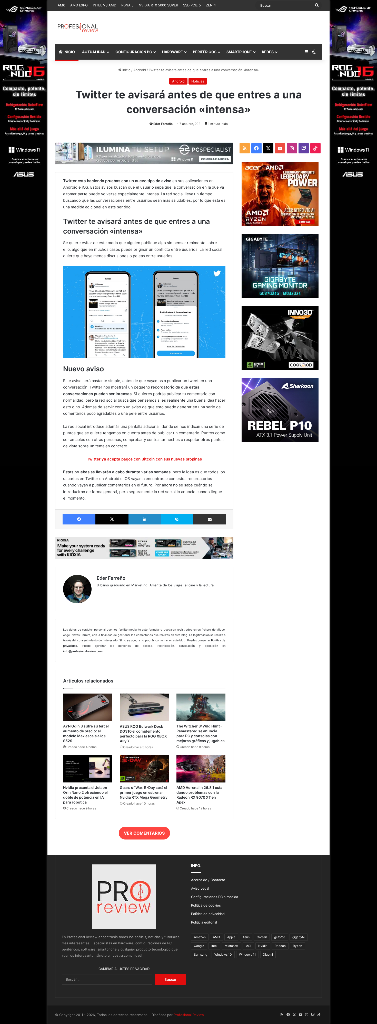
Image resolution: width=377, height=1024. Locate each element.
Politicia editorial (204, 922)
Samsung (200, 954)
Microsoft (231, 946)
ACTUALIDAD (93, 52)
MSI (248, 946)
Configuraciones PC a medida (214, 897)
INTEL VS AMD (104, 5)
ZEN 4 (211, 5)
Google (199, 946)
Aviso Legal (200, 888)
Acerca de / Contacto (208, 880)
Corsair (262, 937)
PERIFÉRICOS (204, 52)
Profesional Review (189, 1015)
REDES (268, 52)
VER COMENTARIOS (144, 833)
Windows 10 (223, 954)
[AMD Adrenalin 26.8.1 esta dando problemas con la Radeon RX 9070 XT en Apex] (200, 768)
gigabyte (298, 937)
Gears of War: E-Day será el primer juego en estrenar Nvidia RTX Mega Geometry (143, 792)
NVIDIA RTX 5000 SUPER (158, 5)
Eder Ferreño (163, 124)
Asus (246, 937)
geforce (279, 937)
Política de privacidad (208, 914)
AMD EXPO (79, 5)
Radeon (280, 946)
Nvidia (262, 946)
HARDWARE (172, 52)
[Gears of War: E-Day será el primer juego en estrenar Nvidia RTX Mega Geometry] (144, 768)
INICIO (69, 52)
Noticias (197, 81)
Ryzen (297, 946)
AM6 (61, 5)
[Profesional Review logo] (78, 27)
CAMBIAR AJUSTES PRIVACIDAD (124, 969)
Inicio (126, 70)
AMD (216, 937)
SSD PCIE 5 (192, 5)
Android (139, 70)
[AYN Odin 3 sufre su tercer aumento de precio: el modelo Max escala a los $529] (87, 707)
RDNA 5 (127, 5)
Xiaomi (268, 954)
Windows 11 (247, 954)
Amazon (200, 937)
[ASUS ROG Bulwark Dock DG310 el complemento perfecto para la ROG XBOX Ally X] (144, 707)
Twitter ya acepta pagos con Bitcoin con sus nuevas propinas (144, 459)
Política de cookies (206, 905)
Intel (214, 946)
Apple (231, 937)
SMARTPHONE (239, 52)
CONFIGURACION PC (133, 52)
